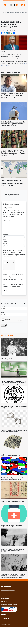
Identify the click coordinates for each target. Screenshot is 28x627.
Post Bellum (4, 601)
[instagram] (6, 619)
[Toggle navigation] (4, 16)
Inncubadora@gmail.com (8, 590)
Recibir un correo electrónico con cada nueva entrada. (13, 286)
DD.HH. (2, 30)
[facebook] (2, 619)
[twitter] (4, 619)
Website (5, 243)
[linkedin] (8, 619)
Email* (5, 239)
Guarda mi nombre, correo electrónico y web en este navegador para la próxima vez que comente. (14, 253)
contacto (3, 593)
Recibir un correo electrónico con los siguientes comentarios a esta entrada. (13, 277)
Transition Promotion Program (9, 604)
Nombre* (6, 234)
